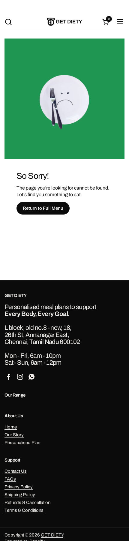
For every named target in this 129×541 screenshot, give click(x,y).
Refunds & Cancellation (27, 502)
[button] (8, 22)
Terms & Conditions (24, 510)
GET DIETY (52, 535)
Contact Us (15, 471)
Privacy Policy (18, 486)
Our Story (14, 434)
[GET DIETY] (64, 21)
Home (10, 427)
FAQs (10, 479)
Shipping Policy (19, 494)
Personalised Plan (22, 442)
